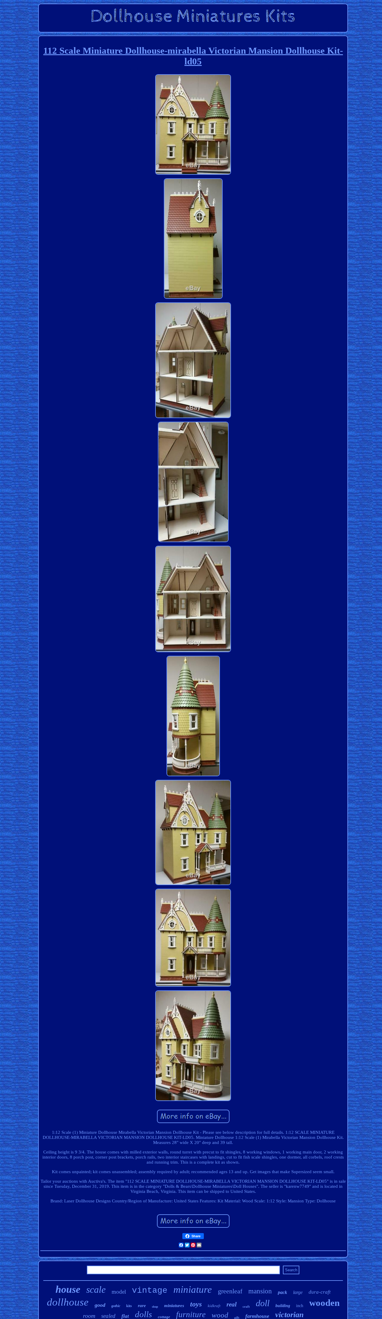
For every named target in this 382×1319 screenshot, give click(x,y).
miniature (192, 1289)
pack (282, 1292)
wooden (324, 1303)
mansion (260, 1291)
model (119, 1292)
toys (196, 1304)
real (232, 1304)
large (298, 1292)
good (100, 1305)
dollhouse (68, 1302)
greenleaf (230, 1291)
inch (299, 1305)
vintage (149, 1290)
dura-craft (320, 1292)
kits (129, 1306)
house (68, 1289)
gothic (115, 1306)
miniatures (174, 1305)
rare (142, 1305)
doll (262, 1303)
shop (155, 1306)
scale (96, 1289)
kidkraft (214, 1305)
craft (246, 1306)
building (282, 1305)
